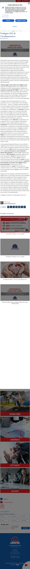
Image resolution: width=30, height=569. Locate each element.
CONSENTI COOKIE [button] (21, 20)
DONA (19, 1)
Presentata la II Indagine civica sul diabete (15, 233)
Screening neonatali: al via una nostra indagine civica (15, 279)
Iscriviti (25, 528)
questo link (23, 195)
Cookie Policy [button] (6, 15)
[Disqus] (15, 329)
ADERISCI (26, 1)
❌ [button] (29, 3)
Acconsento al (14, 527)
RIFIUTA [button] (8, 20)
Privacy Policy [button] (6, 16)
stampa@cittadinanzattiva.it (9, 203)
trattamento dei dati (14, 528)
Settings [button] (15, 26)
